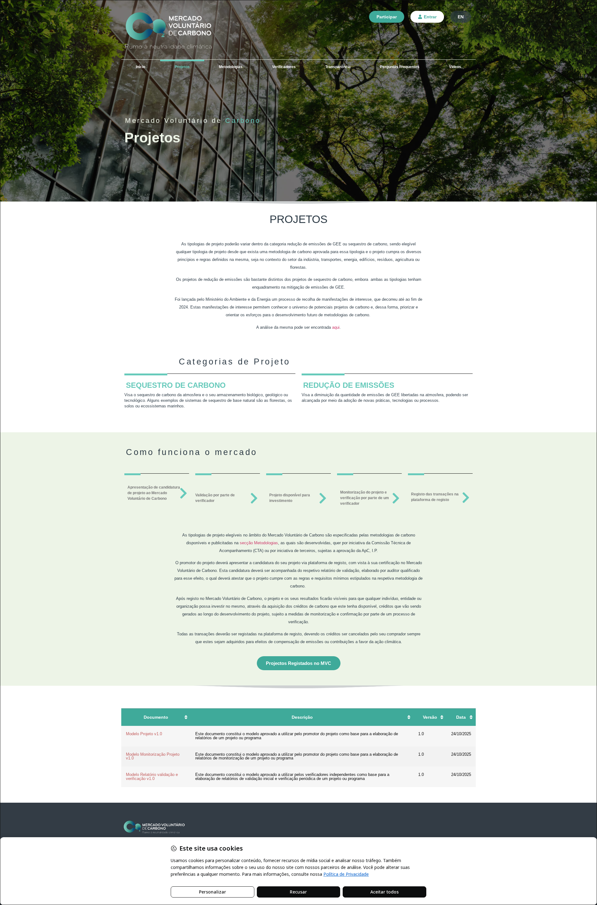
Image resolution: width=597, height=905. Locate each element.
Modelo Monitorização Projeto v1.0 (152, 756)
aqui (336, 327)
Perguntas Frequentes (399, 67)
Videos (455, 67)
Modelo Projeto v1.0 (144, 733)
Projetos (182, 67)
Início (140, 67)
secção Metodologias (259, 543)
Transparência (338, 67)
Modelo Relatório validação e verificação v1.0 (152, 776)
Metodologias (231, 67)
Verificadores (284, 67)
